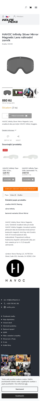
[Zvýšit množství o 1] (10, 114)
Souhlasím (19, 396)
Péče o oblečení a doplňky (11, 336)
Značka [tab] (20, 195)
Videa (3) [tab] (13, 195)
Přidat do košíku (18, 116)
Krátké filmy (7, 345)
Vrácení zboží (7, 323)
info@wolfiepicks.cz (13, 300)
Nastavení (20, 389)
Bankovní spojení (8, 329)
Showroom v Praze (9, 339)
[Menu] (36, 7)
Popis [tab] (7, 195)
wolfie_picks (11, 307)
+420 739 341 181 (13, 304)
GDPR (5, 332)
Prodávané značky (9, 316)
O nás (5, 342)
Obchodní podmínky (9, 326)
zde (26, 384)
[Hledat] (26, 7)
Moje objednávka (8, 320)
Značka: (7, 44)
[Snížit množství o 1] (10, 117)
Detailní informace (8, 130)
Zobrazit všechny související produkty (20, 189)
